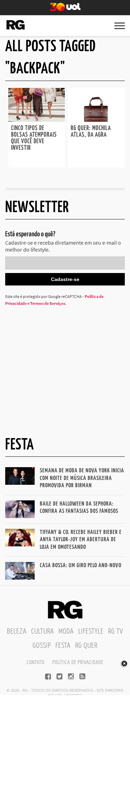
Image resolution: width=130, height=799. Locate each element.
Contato (35, 662)
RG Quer (86, 645)
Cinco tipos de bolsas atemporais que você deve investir (34, 138)
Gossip (42, 645)
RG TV (115, 631)
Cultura (42, 631)
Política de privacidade (77, 662)
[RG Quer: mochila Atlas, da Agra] (96, 119)
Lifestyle (91, 631)
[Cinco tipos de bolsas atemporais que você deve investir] (36, 119)
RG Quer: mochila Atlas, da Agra (91, 131)
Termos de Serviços (47, 303)
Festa (63, 645)
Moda (66, 631)
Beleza (17, 631)
